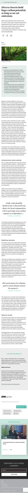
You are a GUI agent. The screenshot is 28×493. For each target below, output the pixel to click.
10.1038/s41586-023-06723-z (13, 363)
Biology (16, 413)
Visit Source (20, 407)
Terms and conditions (6, 490)
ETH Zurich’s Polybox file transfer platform (10, 384)
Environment (7, 411)
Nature (3, 103)
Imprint (14, 490)
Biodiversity (17, 411)
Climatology (6, 413)
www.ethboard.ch (5, 485)
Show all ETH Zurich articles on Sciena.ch (10, 401)
